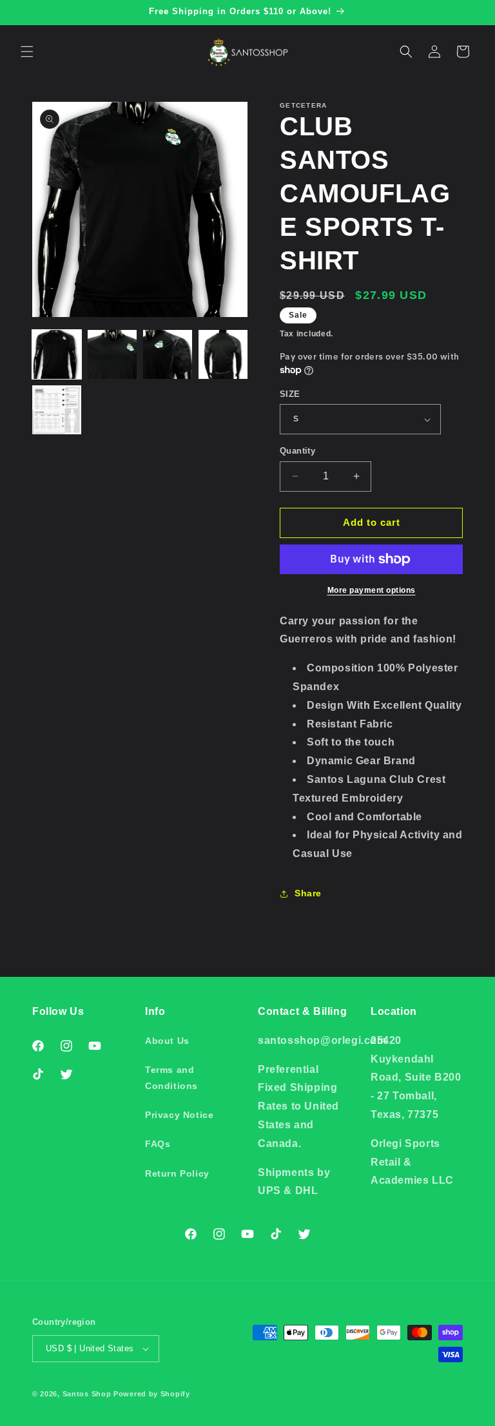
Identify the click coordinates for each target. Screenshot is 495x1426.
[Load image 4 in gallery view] (223, 354)
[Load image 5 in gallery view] (56, 409)
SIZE (290, 394)
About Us (167, 1041)
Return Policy (177, 1173)
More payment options (371, 590)
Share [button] (308, 893)
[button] (27, 51)
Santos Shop (87, 1394)
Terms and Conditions (171, 1078)
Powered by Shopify (151, 1394)
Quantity (297, 451)
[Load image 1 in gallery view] (56, 354)
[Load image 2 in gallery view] (112, 354)
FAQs (157, 1144)
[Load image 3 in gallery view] (167, 354)
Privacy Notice (179, 1115)
